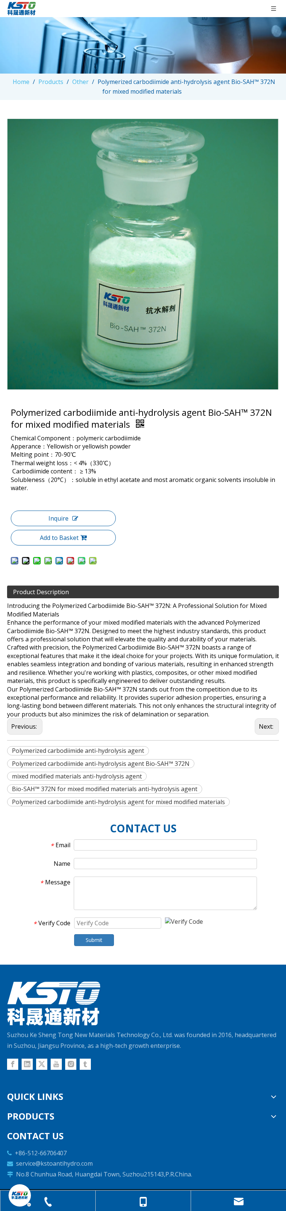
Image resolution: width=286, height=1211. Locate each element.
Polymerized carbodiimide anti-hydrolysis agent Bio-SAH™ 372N (101, 764)
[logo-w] (53, 1003)
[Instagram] (70, 1064)
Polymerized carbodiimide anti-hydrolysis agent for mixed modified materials (118, 802)
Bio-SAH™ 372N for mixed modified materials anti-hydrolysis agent (104, 789)
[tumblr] (85, 1064)
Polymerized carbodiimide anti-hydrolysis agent (78, 751)
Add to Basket (59, 538)
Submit (94, 939)
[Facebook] (12, 1064)
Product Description (41, 592)
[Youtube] (56, 1064)
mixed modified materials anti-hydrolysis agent (77, 776)
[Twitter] (41, 1064)
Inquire (58, 518)
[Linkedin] (27, 1064)
